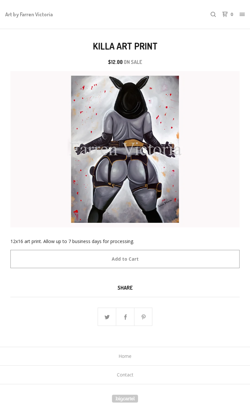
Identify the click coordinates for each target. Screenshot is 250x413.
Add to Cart (125, 259)
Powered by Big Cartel (125, 399)
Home (125, 356)
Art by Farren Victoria (29, 14)
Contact (125, 375)
